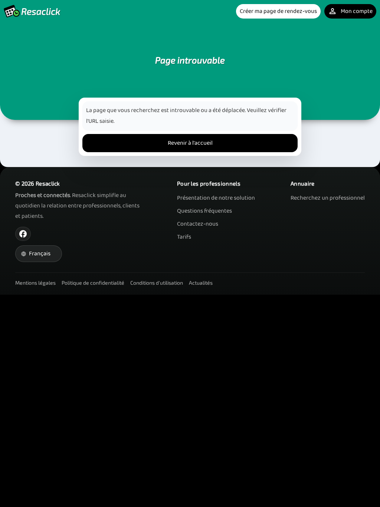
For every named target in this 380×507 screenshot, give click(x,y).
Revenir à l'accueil (190, 143)
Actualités (201, 282)
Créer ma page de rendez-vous (278, 11)
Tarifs (184, 237)
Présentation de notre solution (216, 198)
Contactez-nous (197, 224)
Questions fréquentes (204, 211)
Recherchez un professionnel (328, 198)
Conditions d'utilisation (156, 282)
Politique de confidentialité (93, 282)
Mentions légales (35, 282)
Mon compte (350, 11)
